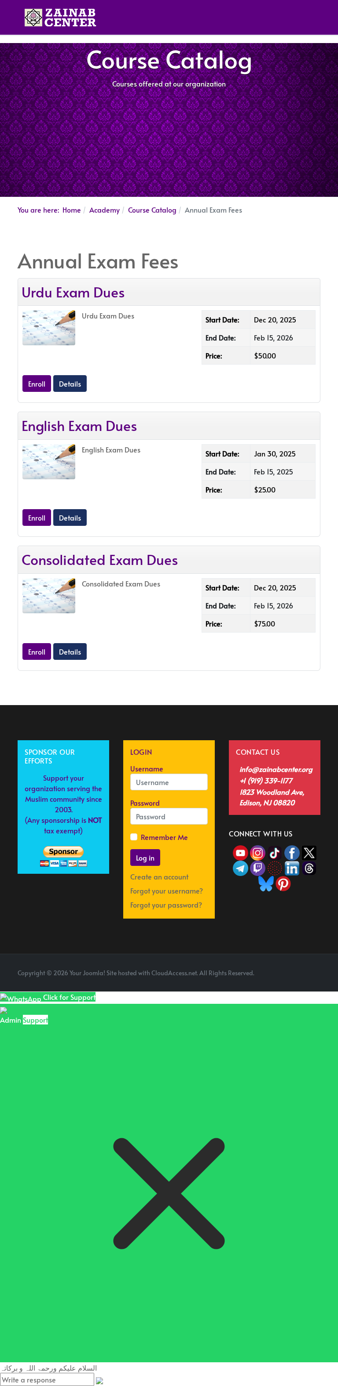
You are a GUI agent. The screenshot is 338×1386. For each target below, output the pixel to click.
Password (145, 802)
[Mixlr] (275, 867)
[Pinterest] (283, 882)
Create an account (160, 876)
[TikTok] (275, 851)
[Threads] (309, 867)
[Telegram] (241, 867)
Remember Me (164, 837)
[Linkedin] (292, 867)
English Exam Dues (79, 425)
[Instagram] (257, 851)
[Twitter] (309, 851)
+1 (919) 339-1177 (265, 780)
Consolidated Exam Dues (100, 559)
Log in (145, 857)
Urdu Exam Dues (73, 291)
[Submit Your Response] (99, 1379)
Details (70, 383)
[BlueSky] (266, 882)
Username (146, 768)
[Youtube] (241, 851)
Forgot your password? (166, 904)
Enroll (36, 383)
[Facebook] (292, 851)
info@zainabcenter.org (275, 769)
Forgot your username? (166, 890)
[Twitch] (258, 867)
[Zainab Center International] (60, 17)
